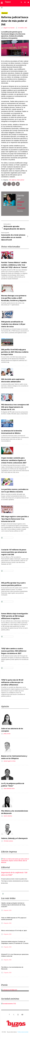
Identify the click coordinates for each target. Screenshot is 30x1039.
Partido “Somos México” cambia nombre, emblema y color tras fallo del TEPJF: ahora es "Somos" (14, 264)
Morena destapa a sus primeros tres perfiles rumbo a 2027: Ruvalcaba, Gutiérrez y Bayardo (13, 298)
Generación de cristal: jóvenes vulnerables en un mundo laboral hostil (13, 237)
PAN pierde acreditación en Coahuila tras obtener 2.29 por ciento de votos (13, 324)
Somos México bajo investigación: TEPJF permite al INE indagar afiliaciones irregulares (14, 615)
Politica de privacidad (23, 1032)
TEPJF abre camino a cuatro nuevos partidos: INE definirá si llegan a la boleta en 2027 (13, 650)
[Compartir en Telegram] (18, 184)
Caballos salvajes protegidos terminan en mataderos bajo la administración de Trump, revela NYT (13, 904)
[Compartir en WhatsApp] (13, 184)
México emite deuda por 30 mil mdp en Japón (14, 930)
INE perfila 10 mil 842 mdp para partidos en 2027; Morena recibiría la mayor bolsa (14, 351)
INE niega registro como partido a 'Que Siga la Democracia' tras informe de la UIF (15, 518)
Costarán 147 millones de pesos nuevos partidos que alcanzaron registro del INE (14, 552)
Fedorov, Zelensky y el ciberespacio (14, 838)
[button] (3, 7)
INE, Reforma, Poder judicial (16, 180)
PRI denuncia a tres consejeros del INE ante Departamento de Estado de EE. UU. (15, 407)
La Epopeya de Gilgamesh (10, 989)
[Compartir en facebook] (5, 184)
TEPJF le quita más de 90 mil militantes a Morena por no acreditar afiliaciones (12, 682)
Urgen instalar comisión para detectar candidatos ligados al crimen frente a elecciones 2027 (13, 460)
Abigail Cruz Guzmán (9, 27)
